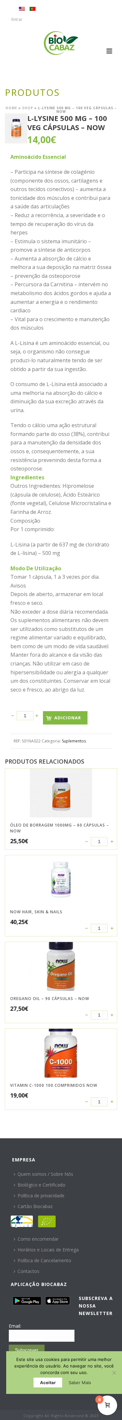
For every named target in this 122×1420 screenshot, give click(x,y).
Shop (27, 108)
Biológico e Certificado (41, 1185)
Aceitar (48, 1382)
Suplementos (74, 741)
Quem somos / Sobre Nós (45, 1174)
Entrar (16, 19)
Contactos (28, 1271)
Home (11, 108)
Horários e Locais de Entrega (48, 1250)
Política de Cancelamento (44, 1260)
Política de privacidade (41, 1195)
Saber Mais (80, 1382)
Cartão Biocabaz (35, 1206)
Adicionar (67, 718)
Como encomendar (38, 1239)
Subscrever (26, 1350)
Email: (15, 1326)
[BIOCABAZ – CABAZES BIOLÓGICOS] (61, 43)
